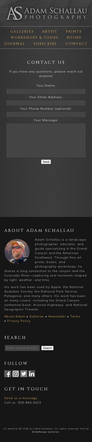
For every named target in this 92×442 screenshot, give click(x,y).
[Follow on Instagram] (15, 375)
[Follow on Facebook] (7, 375)
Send (46, 161)
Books (74, 37)
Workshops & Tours (34, 37)
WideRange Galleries (45, 431)
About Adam (14, 316)
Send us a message (20, 398)
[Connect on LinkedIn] (31, 375)
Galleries (22, 31)
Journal (14, 43)
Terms (75, 316)
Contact (77, 43)
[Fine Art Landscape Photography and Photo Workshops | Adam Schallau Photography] (46, 21)
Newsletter (57, 316)
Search (47, 348)
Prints (74, 31)
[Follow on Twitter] (23, 375)
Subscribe (45, 43)
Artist (49, 31)
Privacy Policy (19, 321)
